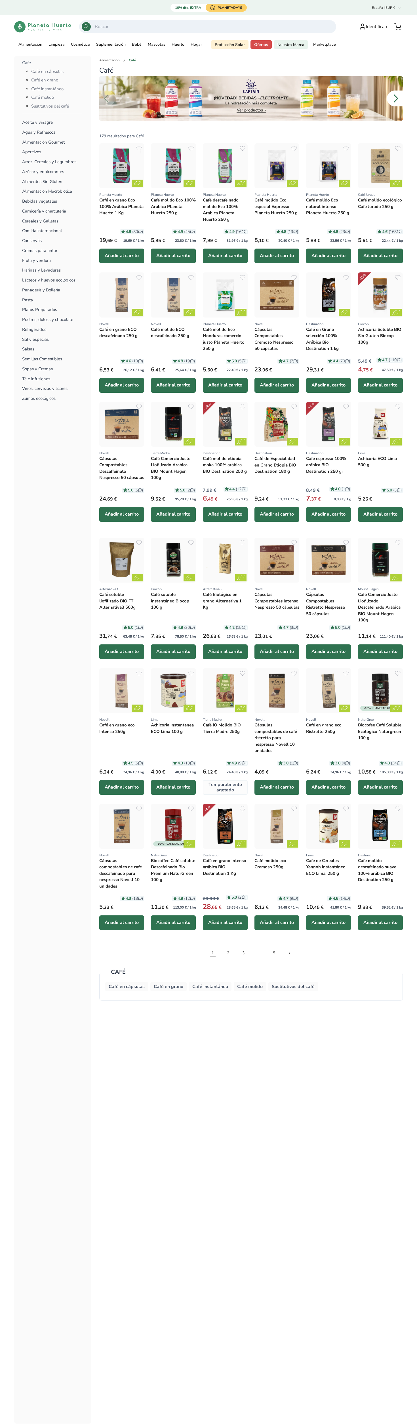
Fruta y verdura (36, 260)
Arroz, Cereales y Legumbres (49, 162)
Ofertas (261, 44)
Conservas (32, 240)
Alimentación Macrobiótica (47, 191)
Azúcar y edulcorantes (43, 172)
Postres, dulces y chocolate (47, 319)
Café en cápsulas (47, 71)
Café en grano (44, 80)
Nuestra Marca (290, 44)
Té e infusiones (36, 379)
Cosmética (80, 44)
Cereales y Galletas (40, 221)
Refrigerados (34, 329)
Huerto (178, 44)
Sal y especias (35, 339)
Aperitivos (31, 152)
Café (26, 63)
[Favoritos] (139, 148)
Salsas (28, 349)
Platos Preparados (39, 309)
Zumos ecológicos (39, 398)
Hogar (196, 44)
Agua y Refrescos (38, 132)
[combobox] (207, 26)
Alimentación (30, 44)
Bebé (137, 44)
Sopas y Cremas (37, 369)
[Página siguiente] (289, 953)
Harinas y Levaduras (41, 270)
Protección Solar (230, 44)
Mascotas (156, 44)
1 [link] (212, 953)
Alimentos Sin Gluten (42, 181)
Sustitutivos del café (50, 106)
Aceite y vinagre (37, 122)
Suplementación (111, 44)
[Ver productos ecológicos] (137, 183)
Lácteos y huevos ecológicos (48, 280)
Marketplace (324, 44)
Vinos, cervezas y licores (45, 388)
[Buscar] (86, 26)
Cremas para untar (39, 250)
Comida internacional (42, 231)
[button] (397, 26)
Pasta (27, 300)
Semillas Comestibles (42, 359)
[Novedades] (251, 98)
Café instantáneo (47, 89)
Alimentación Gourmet (43, 142)
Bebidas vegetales (39, 201)
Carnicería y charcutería (44, 211)
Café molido (42, 97)
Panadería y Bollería (41, 290)
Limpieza (57, 44)
